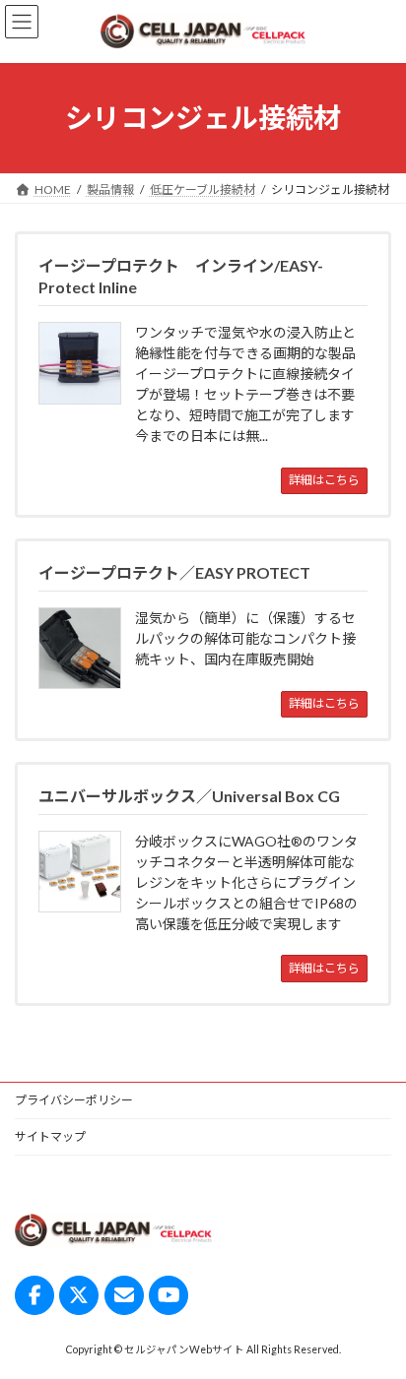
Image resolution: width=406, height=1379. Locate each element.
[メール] (124, 1295)
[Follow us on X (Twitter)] (79, 1295)
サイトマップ (50, 1136)
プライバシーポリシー (74, 1100)
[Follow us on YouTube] (168, 1295)
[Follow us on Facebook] (34, 1295)
